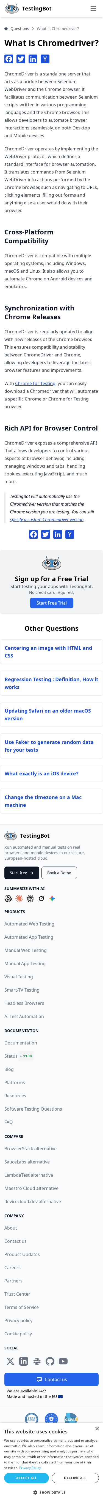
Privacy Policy (30, 1467)
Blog (9, 1069)
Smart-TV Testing (22, 990)
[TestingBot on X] (10, 1361)
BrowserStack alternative (30, 1149)
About (10, 1228)
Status (11, 1056)
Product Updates (22, 1254)
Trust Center (17, 1294)
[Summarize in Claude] (19, 898)
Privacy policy (18, 1320)
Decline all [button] (75, 1478)
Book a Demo (59, 872)
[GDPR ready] (51, 1419)
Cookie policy (18, 1334)
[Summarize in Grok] (41, 898)
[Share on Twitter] (20, 59)
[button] (51, 1492)
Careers (12, 1268)
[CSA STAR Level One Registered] (31, 1419)
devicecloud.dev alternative (32, 1201)
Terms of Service (21, 1307)
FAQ (8, 1122)
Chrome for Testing (35, 383)
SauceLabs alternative (27, 1162)
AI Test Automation (24, 1016)
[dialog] (51, 1462)
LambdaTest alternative (28, 1175)
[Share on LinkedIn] (33, 59)
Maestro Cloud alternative (31, 1188)
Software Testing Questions (33, 1109)
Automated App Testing (28, 937)
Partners (13, 1281)
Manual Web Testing (25, 950)
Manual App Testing (25, 963)
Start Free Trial (52, 603)
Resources (15, 1096)
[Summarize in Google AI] (52, 898)
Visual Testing (18, 977)
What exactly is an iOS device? (42, 773)
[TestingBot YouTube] (63, 1361)
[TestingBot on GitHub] (50, 1361)
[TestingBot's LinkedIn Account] (24, 1361)
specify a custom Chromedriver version (46, 519)
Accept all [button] (26, 1478)
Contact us (15, 1241)
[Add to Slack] (37, 1361)
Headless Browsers (24, 1003)
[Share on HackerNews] (45, 59)
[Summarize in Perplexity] (30, 898)
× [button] (97, 1429)
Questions (19, 28)
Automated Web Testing (29, 924)
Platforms (14, 1082)
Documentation (20, 1043)
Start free (18, 872)
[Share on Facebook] (8, 59)
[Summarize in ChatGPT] (8, 898)
